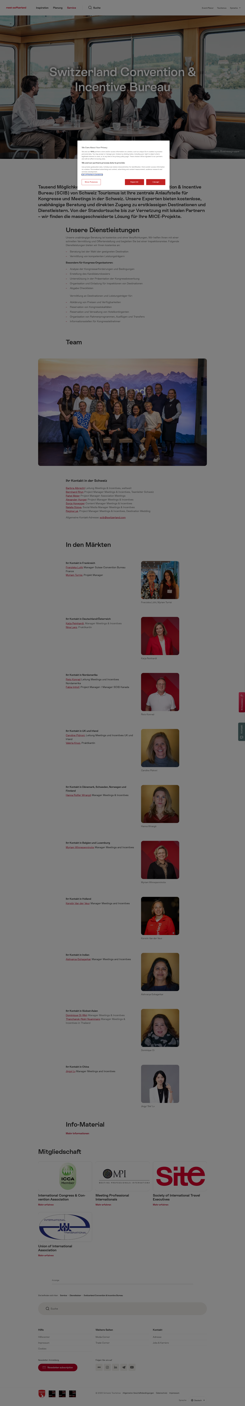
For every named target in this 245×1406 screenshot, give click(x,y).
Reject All (134, 182)
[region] (123, 165)
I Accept (155, 182)
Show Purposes (91, 182)
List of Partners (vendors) (92, 175)
